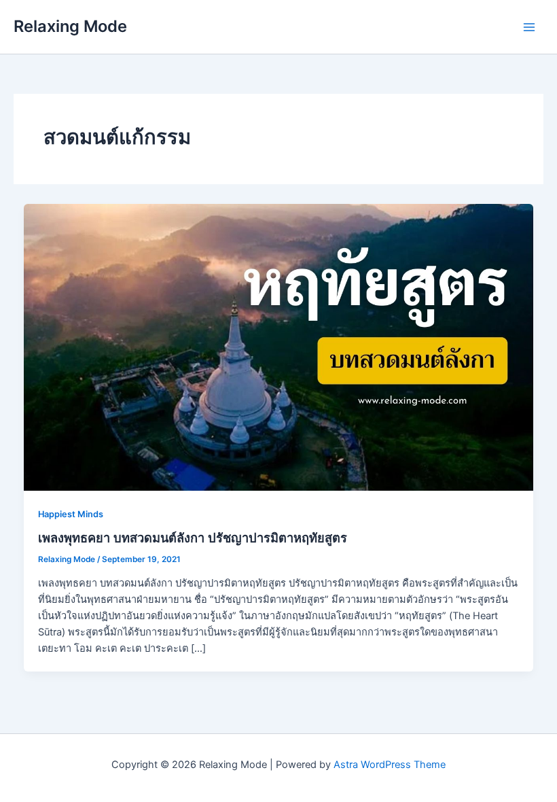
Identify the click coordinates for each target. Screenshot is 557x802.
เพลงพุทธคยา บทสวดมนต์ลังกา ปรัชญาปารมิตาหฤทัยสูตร (192, 537)
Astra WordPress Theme (390, 765)
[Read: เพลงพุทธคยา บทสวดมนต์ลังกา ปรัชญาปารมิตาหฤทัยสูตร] (279, 347)
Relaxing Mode (70, 26)
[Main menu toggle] (529, 27)
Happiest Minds (70, 514)
